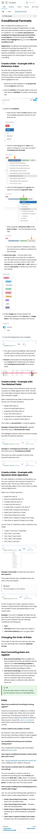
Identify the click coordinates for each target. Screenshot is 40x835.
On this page (7, 16)
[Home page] (3, 11)
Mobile (27, 7)
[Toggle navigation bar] (2, 2)
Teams (19, 7)
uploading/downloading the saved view (22, 761)
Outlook (11, 7)
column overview (26, 720)
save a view (13, 750)
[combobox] (30, 2)
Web (4, 7)
